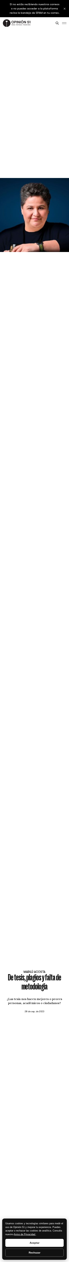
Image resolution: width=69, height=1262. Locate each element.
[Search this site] (57, 23)
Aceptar (34, 1242)
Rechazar (34, 1252)
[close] (65, 9)
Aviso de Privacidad (25, 1234)
